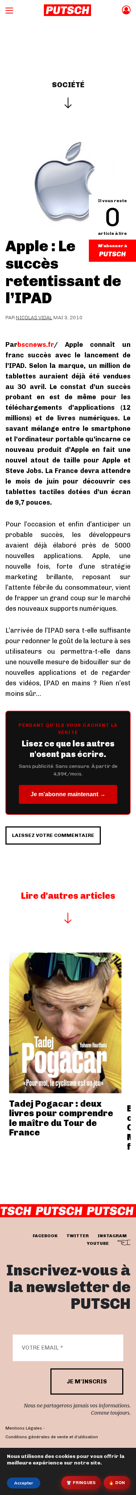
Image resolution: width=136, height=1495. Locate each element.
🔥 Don (117, 1482)
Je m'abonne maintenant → (68, 794)
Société (68, 84)
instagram (112, 1235)
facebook (45, 1235)
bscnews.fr (35, 345)
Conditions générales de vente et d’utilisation (51, 1436)
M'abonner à (112, 245)
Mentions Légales (23, 1428)
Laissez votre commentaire (53, 835)
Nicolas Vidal (34, 317)
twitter (77, 1235)
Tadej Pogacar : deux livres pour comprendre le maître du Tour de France (61, 1118)
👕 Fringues (81, 1482)
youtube (98, 1243)
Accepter (23, 1483)
